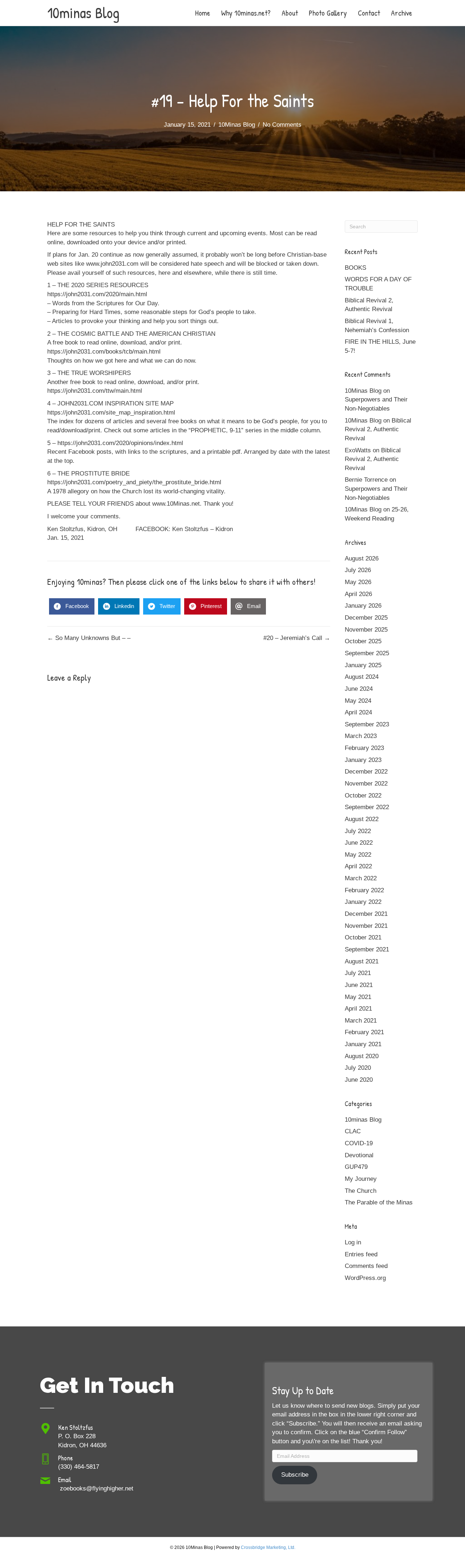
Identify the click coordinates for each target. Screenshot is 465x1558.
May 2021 (358, 997)
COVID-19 (359, 1143)
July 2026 (358, 570)
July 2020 (358, 1067)
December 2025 (366, 617)
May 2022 (358, 854)
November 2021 (366, 925)
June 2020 (359, 1079)
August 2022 (362, 819)
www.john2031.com (112, 263)
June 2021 (359, 985)
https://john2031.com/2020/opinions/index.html (120, 443)
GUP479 (356, 1166)
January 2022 (363, 901)
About (290, 13)
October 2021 (363, 937)
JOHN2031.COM (80, 403)
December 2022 (366, 771)
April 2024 (358, 712)
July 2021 (358, 973)
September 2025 (367, 653)
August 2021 (362, 961)
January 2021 (363, 1044)
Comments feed (366, 1266)
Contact (369, 13)
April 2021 (358, 1008)
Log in (353, 1242)
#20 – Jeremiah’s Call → (296, 638)
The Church (360, 1190)
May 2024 (358, 700)
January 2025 (363, 665)
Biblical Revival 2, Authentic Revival (378, 429)
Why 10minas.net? (246, 13)
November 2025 (366, 629)
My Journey (361, 1178)
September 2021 (367, 949)
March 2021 (361, 1020)
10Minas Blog (236, 124)
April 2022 (358, 866)
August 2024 (362, 676)
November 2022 (366, 783)
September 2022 (367, 807)
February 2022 (364, 890)
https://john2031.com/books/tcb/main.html (104, 351)
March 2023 (361, 736)
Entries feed (361, 1254)
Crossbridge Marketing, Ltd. (268, 1547)
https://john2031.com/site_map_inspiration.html (111, 412)
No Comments (282, 124)
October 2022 (363, 795)
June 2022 (359, 842)
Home (202, 13)
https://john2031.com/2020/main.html (97, 294)
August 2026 (362, 558)
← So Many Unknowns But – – (88, 638)
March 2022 (361, 878)
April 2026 (358, 594)
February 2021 (364, 1032)
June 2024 (359, 688)
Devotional (359, 1155)
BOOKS (355, 267)
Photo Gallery (328, 13)
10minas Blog (363, 1119)
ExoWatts (358, 450)
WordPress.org (365, 1277)
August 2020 (362, 1056)
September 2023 (367, 724)
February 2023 (364, 748)
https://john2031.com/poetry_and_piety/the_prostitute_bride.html (134, 482)
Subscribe (294, 1474)
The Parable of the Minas (379, 1202)
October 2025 (363, 641)
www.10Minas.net (176, 503)
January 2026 (363, 605)
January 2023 (363, 759)
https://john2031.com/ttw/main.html (94, 390)
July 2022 (358, 831)
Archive (401, 13)
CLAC (353, 1131)
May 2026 (358, 582)
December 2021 (366, 913)
